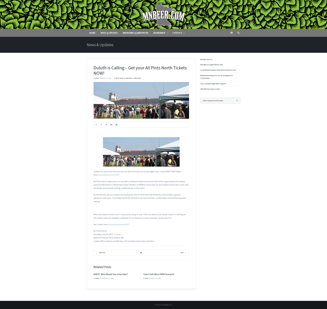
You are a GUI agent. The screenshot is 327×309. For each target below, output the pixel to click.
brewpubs (137, 78)
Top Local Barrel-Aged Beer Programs (213, 84)
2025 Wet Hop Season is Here (210, 89)
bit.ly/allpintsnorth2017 (109, 174)
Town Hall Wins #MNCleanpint (158, 274)
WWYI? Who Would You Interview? (111, 274)
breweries (129, 78)
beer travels (120, 78)
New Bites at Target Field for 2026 (211, 65)
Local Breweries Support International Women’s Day (218, 70)
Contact (177, 32)
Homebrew (159, 32)
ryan (97, 78)
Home (92, 32)
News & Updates (109, 32)
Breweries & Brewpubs (135, 32)
